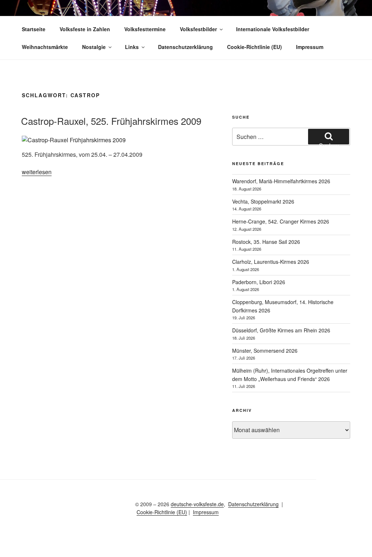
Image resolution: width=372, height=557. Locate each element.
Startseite (33, 29)
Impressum (309, 46)
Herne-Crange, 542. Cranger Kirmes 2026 (280, 221)
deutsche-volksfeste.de (197, 504)
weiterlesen (37, 172)
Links (132, 46)
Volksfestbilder (198, 29)
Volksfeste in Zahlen (85, 29)
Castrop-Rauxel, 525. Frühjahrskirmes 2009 (111, 120)
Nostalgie (94, 46)
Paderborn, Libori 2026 (258, 282)
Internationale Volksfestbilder (272, 29)
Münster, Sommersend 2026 (265, 350)
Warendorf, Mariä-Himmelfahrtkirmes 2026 (281, 181)
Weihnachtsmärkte (45, 46)
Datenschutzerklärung (185, 46)
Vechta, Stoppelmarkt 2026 (263, 201)
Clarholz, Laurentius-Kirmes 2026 (270, 261)
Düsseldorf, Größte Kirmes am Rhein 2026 (281, 330)
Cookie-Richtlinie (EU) (254, 46)
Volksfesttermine (145, 29)
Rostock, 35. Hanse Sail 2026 (266, 241)
